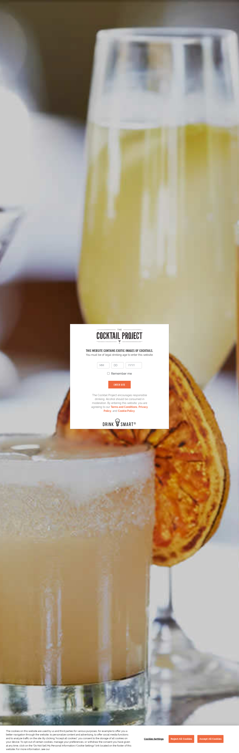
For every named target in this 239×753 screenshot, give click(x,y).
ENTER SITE (119, 384)
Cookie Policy (126, 410)
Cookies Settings (154, 738)
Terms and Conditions (124, 406)
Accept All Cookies (210, 738)
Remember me (121, 373)
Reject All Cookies (181, 738)
